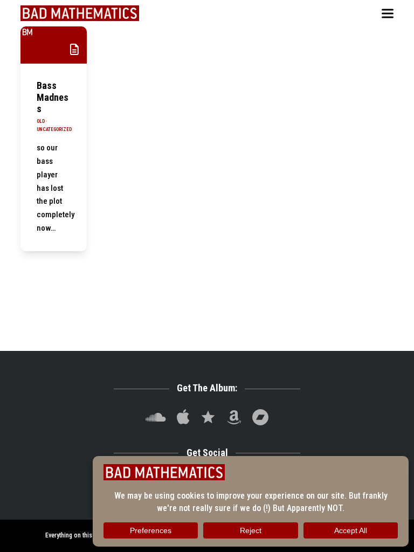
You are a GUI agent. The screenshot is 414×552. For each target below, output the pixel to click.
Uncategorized (54, 129)
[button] (388, 13)
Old (41, 121)
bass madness (52, 97)
